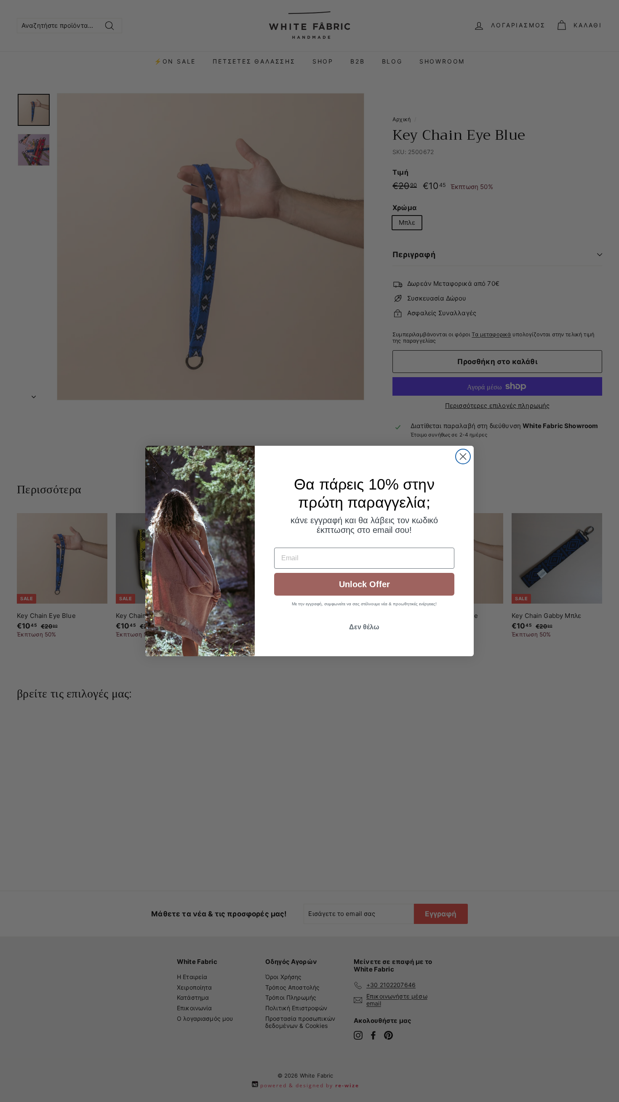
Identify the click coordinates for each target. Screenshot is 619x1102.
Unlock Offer (364, 584)
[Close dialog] (463, 456)
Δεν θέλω (364, 627)
